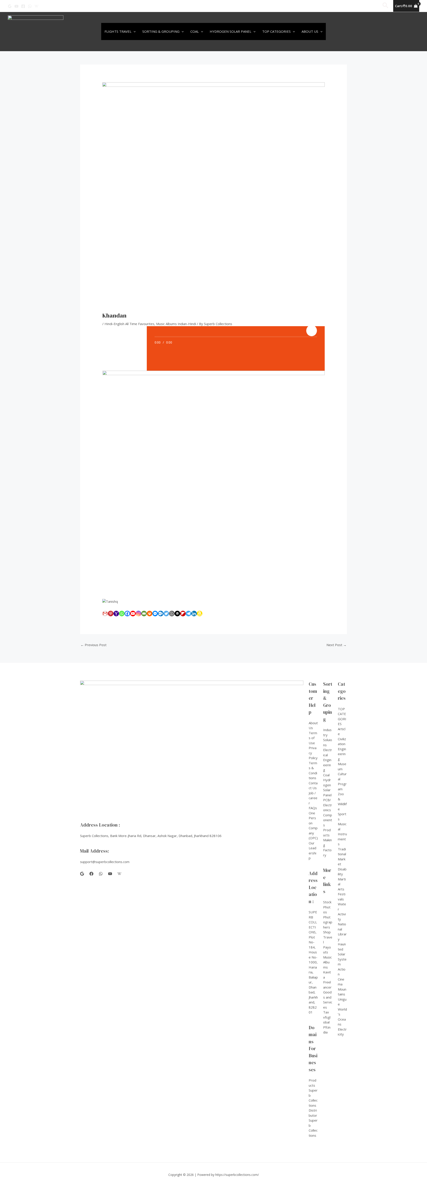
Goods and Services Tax (327, 1002)
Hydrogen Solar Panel (230, 31)
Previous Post (94, 645)
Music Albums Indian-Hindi (176, 324)
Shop (327, 932)
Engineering (342, 754)
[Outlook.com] (160, 613)
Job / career (313, 798)
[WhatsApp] (30, 6)
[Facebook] (23, 6)
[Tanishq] (213, 601)
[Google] (10, 6)
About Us (310, 31)
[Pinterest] (110, 613)
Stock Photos (327, 907)
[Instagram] (138, 613)
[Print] (149, 613)
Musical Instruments (342, 834)
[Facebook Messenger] (155, 613)
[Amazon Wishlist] (199, 613)
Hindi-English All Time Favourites (129, 324)
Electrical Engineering (327, 760)
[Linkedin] (194, 613)
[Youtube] (133, 613)
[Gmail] (105, 613)
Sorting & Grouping (160, 31)
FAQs (313, 808)
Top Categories (276, 31)
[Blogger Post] (172, 613)
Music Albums (327, 962)
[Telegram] (188, 613)
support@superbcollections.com (104, 861)
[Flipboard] (183, 613)
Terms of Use (313, 738)
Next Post (336, 645)
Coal (194, 31)
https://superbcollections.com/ (237, 1175)
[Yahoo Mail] (116, 613)
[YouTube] (16, 6)
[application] (133, 31)
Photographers (327, 922)
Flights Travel (118, 31)
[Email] (144, 613)
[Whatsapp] (122, 613)
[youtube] (110, 874)
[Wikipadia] (36, 6)
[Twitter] (166, 613)
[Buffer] (177, 613)
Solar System (342, 959)
